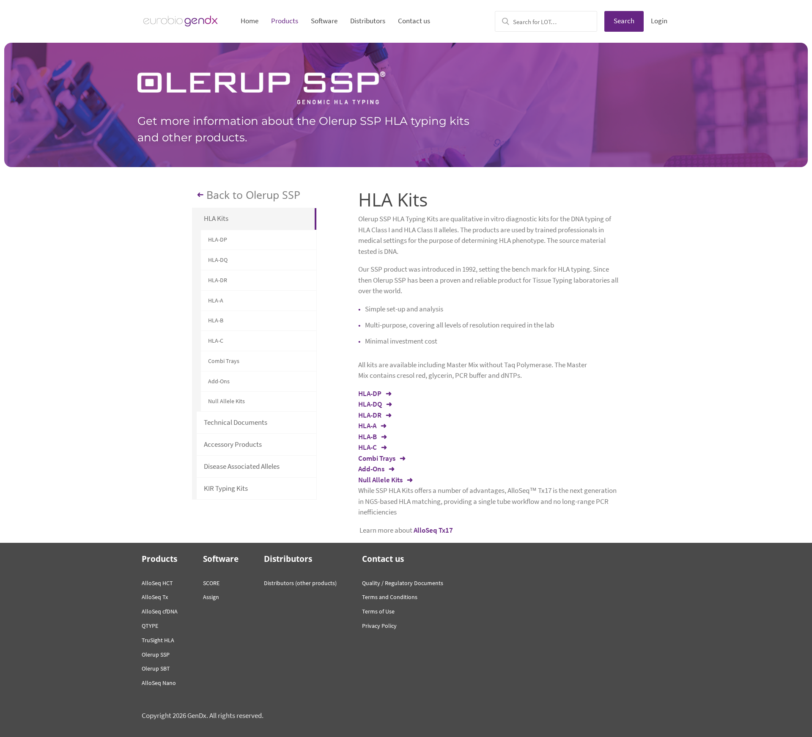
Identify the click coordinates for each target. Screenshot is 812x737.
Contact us (414, 20)
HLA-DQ (218, 260)
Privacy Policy (379, 626)
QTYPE (150, 626)
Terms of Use (378, 611)
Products (284, 20)
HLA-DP (217, 239)
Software (324, 20)
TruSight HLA (158, 640)
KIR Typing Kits (226, 488)
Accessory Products (233, 444)
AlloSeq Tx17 (433, 530)
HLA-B (215, 320)
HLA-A (215, 300)
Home (249, 20)
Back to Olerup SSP (253, 195)
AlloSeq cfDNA (160, 611)
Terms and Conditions (389, 597)
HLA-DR (217, 280)
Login (659, 20)
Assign (211, 597)
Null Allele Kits (226, 401)
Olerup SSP (156, 654)
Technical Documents (235, 422)
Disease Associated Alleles (242, 466)
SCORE (211, 583)
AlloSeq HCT (157, 583)
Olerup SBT (156, 668)
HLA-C (215, 340)
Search (624, 20)
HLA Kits (216, 218)
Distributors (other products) (300, 583)
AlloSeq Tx (155, 597)
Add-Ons (219, 381)
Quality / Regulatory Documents (402, 583)
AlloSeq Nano (159, 683)
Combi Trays (223, 361)
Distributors (367, 20)
